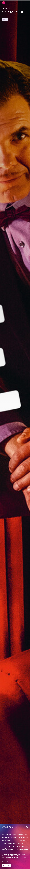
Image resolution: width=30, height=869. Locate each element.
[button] (27, 2)
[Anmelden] (21, 2)
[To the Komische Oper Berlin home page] (3, 2)
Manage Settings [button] (5, 861)
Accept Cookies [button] (6, 865)
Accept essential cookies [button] (17, 861)
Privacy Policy (16, 851)
